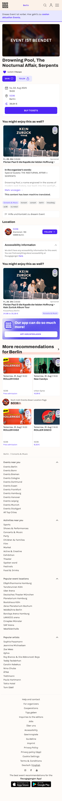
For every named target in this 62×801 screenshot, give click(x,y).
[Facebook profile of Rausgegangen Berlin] (31, 770)
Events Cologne (11, 478)
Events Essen (10, 485)
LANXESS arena (11, 617)
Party (6, 536)
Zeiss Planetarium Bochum (17, 606)
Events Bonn (10, 470)
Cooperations (31, 708)
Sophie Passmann (13, 641)
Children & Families (14, 539)
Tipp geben (31, 712)
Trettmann (9, 676)
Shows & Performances (15, 528)
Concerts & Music (11, 203)
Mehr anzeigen (12, 190)
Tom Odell (8, 687)
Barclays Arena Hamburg (16, 613)
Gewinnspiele (31, 734)
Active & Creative (12, 551)
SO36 (12, 95)
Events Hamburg (12, 493)
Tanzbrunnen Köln (13, 587)
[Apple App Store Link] (20, 784)
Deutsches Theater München (18, 594)
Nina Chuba (9, 668)
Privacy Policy (31, 747)
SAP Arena (8, 625)
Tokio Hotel (9, 683)
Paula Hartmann (12, 679)
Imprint (31, 743)
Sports (6, 524)
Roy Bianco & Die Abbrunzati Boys (21, 657)
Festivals (8, 566)
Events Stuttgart (12, 508)
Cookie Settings (31, 756)
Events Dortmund (12, 481)
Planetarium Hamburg (15, 598)
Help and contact (31, 699)
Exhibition (8, 555)
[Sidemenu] (57, 5)
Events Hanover (11, 497)
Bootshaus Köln (11, 602)
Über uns (31, 725)
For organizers (31, 703)
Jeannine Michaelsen (14, 645)
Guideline (31, 738)
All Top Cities (10, 512)
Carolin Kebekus (12, 664)
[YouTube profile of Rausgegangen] (36, 770)
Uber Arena (9, 590)
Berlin (6, 454)
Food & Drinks (11, 570)
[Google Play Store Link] (41, 784)
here (21, 256)
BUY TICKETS (31, 110)
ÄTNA (6, 672)
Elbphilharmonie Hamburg (17, 583)
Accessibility (31, 730)
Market (7, 547)
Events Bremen (11, 474)
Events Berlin (10, 466)
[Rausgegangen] (5, 5)
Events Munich (11, 504)
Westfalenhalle (11, 628)
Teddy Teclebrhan (12, 660)
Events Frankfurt (12, 489)
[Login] (51, 5)
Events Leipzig (10, 501)
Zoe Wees (8, 649)
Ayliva (6, 653)
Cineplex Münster (12, 621)
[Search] (45, 5)
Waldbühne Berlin (12, 609)
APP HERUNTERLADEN (37, 335)
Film (5, 543)
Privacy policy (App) (31, 752)
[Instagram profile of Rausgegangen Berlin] (25, 770)
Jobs (31, 721)
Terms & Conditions (31, 760)
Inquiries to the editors (31, 717)
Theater (7, 559)
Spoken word (10, 562)
